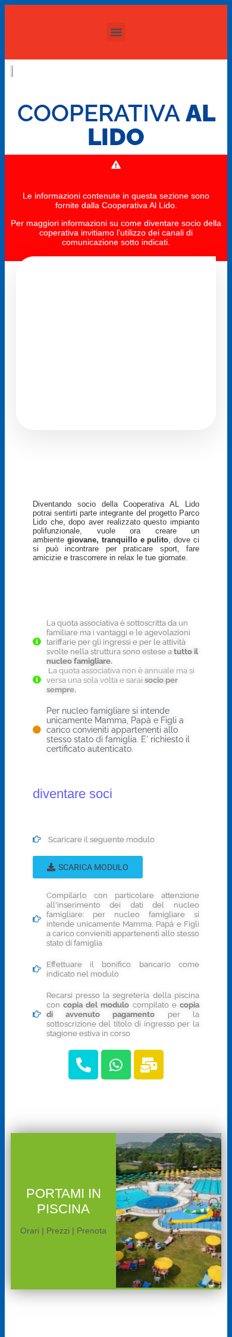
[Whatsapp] (116, 1064)
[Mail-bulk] (149, 1064)
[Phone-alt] (83, 1064)
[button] (116, 32)
